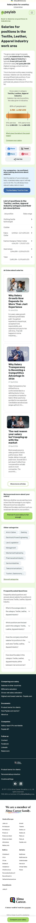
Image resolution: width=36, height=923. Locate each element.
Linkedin (4, 747)
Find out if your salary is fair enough (18, 516)
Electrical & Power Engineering (17, 537)
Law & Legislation (12, 543)
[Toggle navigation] (32, 13)
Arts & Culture (11, 532)
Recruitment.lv (7, 876)
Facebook (5, 744)
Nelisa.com (5, 845)
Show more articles (18, 484)
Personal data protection (10, 774)
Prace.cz (5, 833)
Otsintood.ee (6, 870)
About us (4, 714)
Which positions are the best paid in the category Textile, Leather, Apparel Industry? (16, 626)
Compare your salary (18, 920)
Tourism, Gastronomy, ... (15, 574)
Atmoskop (5, 842)
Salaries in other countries (11, 685)
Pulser (21, 870)
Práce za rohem (7, 839)
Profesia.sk (6, 826)
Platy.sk (21, 839)
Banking (24, 532)
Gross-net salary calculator (11, 693)
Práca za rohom (7, 836)
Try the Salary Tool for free (17, 190)
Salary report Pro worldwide (11, 726)
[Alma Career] (18, 900)
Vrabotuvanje (23, 860)
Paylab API (5, 729)
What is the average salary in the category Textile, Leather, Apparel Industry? (16, 611)
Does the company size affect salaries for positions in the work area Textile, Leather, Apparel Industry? (17, 642)
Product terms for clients (10, 707)
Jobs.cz (5, 823)
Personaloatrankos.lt (8, 873)
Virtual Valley (23, 866)
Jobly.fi (4, 889)
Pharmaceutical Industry (14, 558)
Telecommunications (14, 568)
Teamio (21, 826)
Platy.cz (21, 836)
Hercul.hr (22, 863)
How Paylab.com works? (10, 711)
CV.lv (4, 857)
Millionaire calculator (9, 689)
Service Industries (12, 563)
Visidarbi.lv (5, 866)
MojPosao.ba (23, 857)
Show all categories (11, 579)
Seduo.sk (22, 833)
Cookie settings (7, 779)
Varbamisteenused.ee (9, 879)
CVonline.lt (5, 854)
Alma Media (25, 794)
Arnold (21, 823)
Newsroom (5, 751)
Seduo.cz (22, 829)
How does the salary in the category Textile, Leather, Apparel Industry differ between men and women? (15, 660)
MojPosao (22, 854)
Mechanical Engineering (14, 553)
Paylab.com (22, 842)
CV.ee (4, 860)
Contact (4, 740)
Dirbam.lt (5, 863)
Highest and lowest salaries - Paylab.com (16, 696)
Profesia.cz (6, 829)
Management (11, 548)
